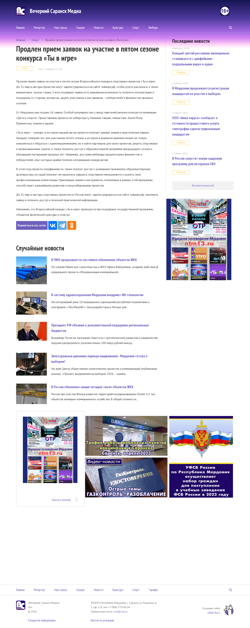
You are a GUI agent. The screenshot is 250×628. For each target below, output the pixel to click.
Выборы (153, 27)
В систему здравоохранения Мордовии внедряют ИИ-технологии (97, 294)
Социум (80, 27)
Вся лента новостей (203, 185)
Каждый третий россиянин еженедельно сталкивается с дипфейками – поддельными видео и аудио (201, 58)
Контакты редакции (102, 620)
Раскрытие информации (42, 620)
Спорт (135, 27)
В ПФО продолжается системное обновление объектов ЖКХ (94, 259)
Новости (98, 27)
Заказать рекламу (61, 500)
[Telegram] (62, 225)
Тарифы (153, 590)
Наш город (60, 27)
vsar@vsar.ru (120, 611)
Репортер (39, 27)
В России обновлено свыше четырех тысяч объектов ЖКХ (92, 387)
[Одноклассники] (71, 225)
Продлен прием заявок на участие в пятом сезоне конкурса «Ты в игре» (87, 40)
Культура (118, 27)
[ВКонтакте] (52, 225)
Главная (20, 27)
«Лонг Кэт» (213, 612)
